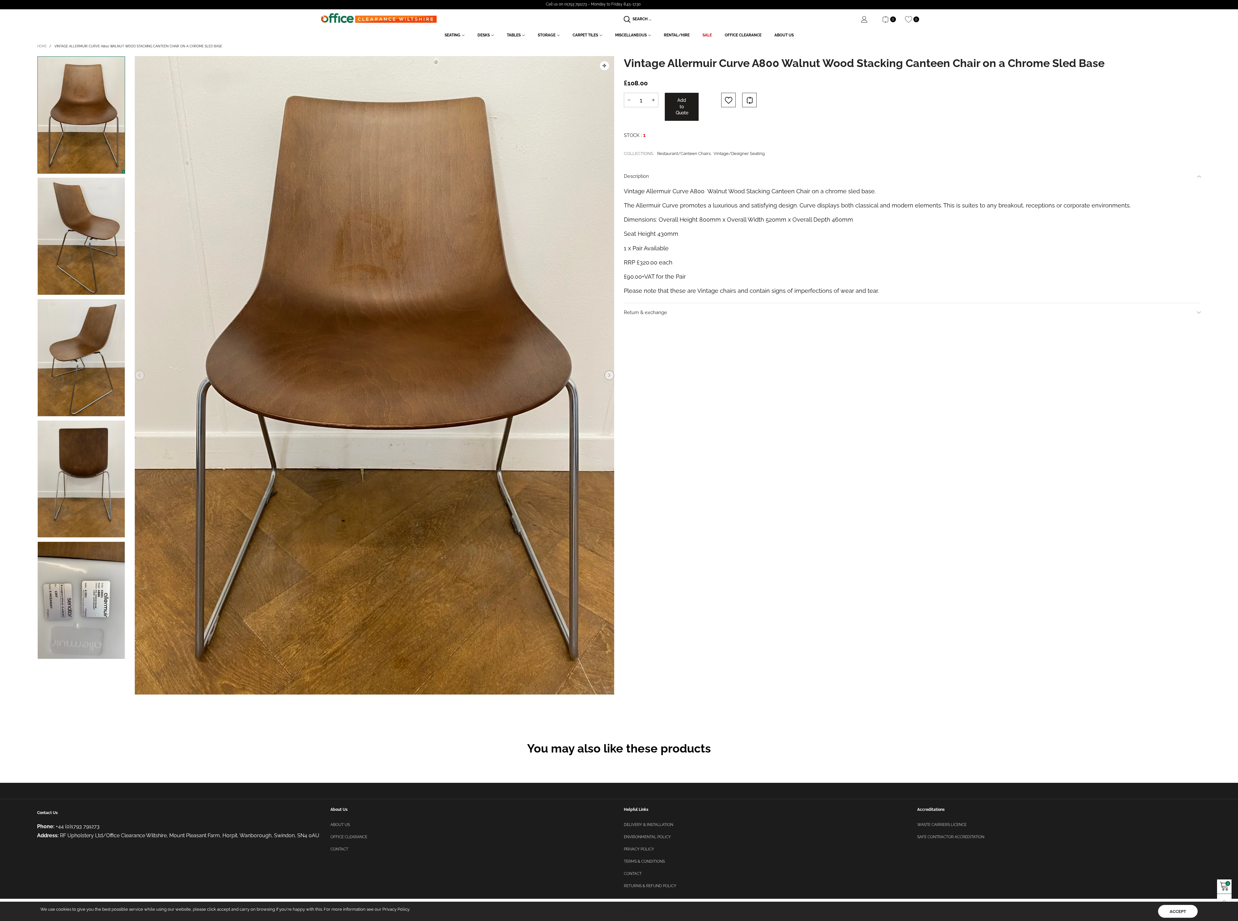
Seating (452, 35)
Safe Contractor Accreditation (950, 837)
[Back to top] (1224, 901)
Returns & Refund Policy (650, 886)
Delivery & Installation (648, 824)
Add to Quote (682, 106)
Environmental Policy (647, 837)
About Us (784, 35)
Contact (339, 849)
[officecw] (379, 18)
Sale (707, 35)
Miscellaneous (631, 35)
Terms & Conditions (644, 861)
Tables (514, 35)
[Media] (604, 66)
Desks (483, 35)
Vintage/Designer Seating (739, 153)
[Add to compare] (749, 100)
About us (340, 824)
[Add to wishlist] (728, 100)
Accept (1178, 911)
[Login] (869, 19)
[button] (139, 375)
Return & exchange (645, 312)
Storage (546, 35)
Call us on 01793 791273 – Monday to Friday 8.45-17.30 (593, 4)
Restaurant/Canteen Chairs (684, 153)
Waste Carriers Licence (942, 824)
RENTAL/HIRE (677, 35)
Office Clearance (743, 35)
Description (636, 176)
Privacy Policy (639, 849)
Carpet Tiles (585, 35)
